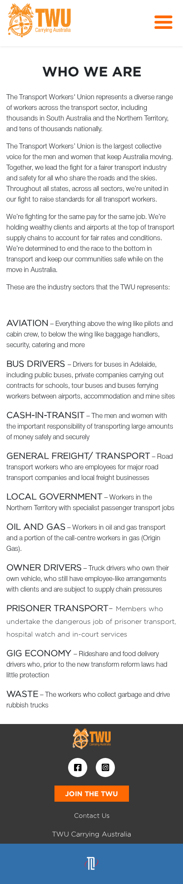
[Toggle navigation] (163, 22)
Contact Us (91, 815)
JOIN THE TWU (91, 793)
